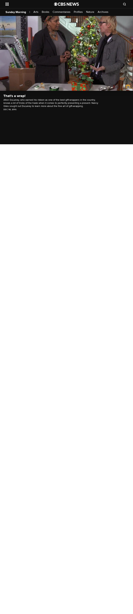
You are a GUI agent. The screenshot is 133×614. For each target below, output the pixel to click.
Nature (90, 12)
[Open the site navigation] (26, 4)
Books (45, 12)
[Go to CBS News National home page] (66, 4)
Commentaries (61, 12)
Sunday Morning (16, 12)
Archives (103, 12)
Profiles (78, 12)
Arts (35, 12)
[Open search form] (124, 4)
